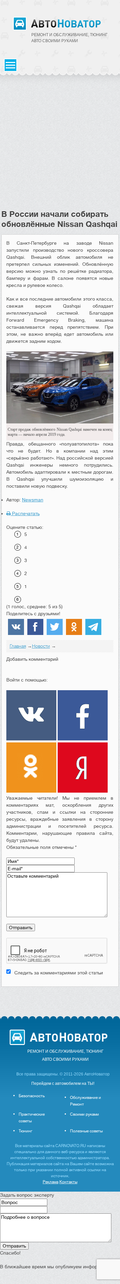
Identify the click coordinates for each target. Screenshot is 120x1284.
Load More (60, 997)
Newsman (32, 499)
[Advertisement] (60, 145)
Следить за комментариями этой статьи (58, 972)
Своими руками (84, 1114)
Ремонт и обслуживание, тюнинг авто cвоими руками (69, 38)
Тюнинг (25, 1131)
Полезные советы (86, 1131)
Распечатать (25, 513)
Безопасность (32, 1096)
